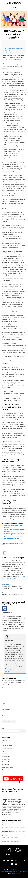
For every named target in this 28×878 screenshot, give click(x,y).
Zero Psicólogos (9, 640)
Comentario (5, 688)
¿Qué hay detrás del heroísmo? (13, 52)
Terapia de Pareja (6, 759)
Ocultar (16, 42)
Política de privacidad (10, 871)
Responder (4, 632)
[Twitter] (12, 860)
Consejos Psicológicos (7, 745)
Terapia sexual (5, 764)
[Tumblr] (20, 860)
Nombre (4, 703)
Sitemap (18, 873)
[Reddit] (12, 864)
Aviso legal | (12, 873)
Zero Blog (14, 3)
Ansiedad (4, 743)
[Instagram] (4, 860)
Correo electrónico (7, 709)
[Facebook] (8, 860)
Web (3, 715)
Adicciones (4, 740)
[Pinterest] (16, 860)
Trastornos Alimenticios (7, 767)
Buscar (3, 728)
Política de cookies (22, 871)
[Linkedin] (24, 860)
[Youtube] (16, 864)
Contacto (17, 870)
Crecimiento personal (13, 543)
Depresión (4, 751)
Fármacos (4, 753)
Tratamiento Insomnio (7, 770)
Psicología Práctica (6, 756)
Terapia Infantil (5, 761)
